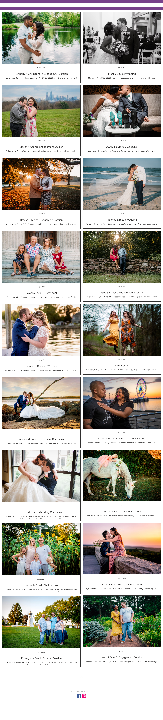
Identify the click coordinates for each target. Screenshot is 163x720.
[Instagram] (84, 696)
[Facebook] (79, 696)
